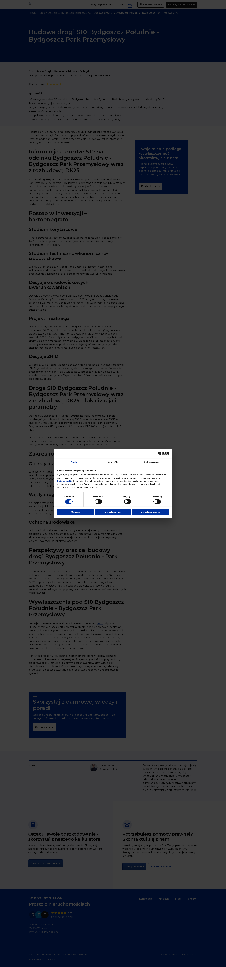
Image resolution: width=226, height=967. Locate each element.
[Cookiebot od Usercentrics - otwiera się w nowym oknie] (157, 454)
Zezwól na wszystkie (150, 512)
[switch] (98, 501)
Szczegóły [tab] (113, 462)
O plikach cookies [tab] (152, 462)
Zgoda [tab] (74, 462)
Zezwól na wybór (113, 512)
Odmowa (75, 512)
